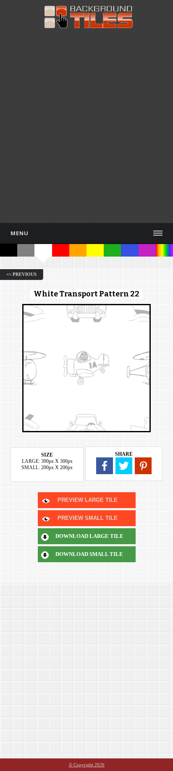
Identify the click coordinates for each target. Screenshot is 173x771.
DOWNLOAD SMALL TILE (89, 554)
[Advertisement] (86, 124)
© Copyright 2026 (87, 764)
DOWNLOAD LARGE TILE (89, 536)
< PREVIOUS (21, 274)
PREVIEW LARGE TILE (88, 500)
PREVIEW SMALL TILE (88, 518)
